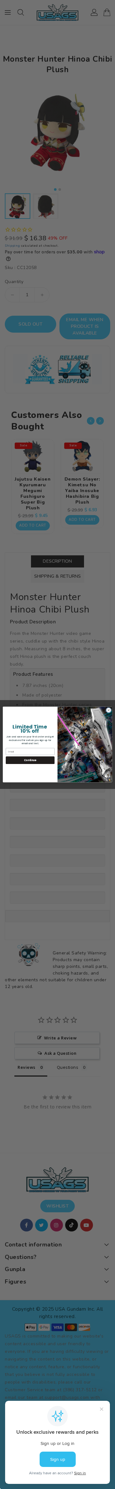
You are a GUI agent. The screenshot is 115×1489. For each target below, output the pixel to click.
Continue (30, 760)
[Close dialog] (108, 710)
